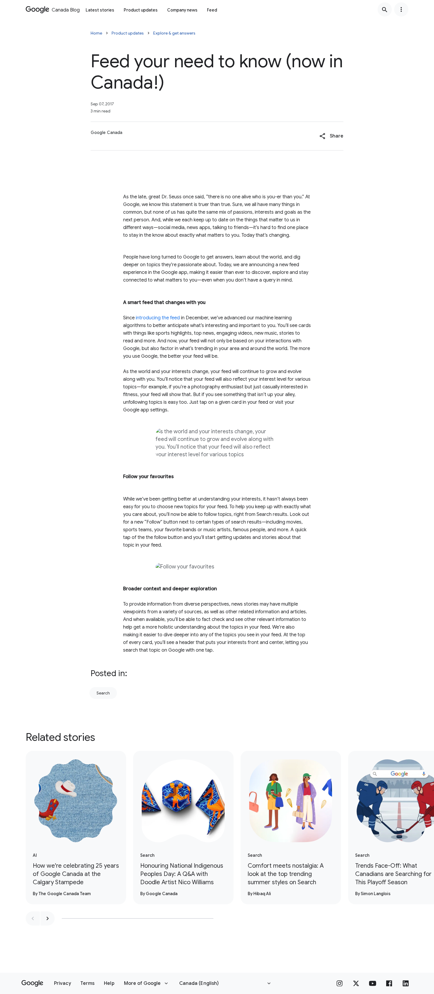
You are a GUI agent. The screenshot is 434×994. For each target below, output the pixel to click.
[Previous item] (33, 918)
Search (103, 693)
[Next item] (47, 918)
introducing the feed (157, 318)
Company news (182, 10)
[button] (331, 136)
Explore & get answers (174, 33)
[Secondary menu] (401, 9)
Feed (212, 10)
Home (96, 33)
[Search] (385, 9)
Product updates (141, 10)
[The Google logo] (32, 983)
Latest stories (100, 10)
